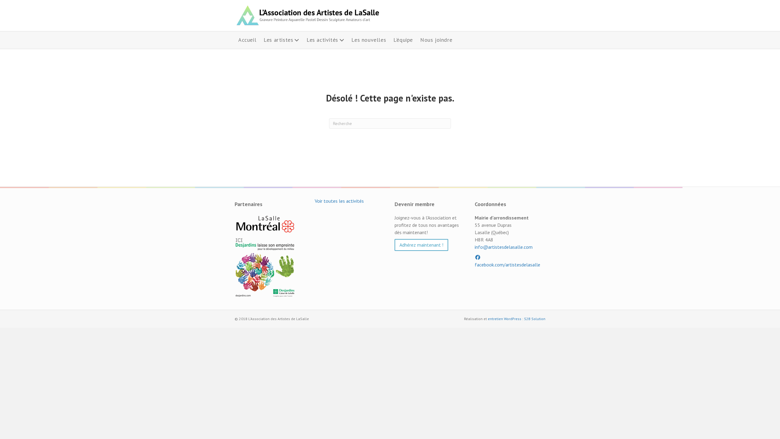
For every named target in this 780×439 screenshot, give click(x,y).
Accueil (247, 39)
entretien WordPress (504, 318)
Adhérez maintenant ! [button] (421, 245)
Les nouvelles (368, 39)
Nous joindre (436, 39)
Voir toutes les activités (339, 201)
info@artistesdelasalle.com (504, 247)
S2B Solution (534, 318)
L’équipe (403, 39)
